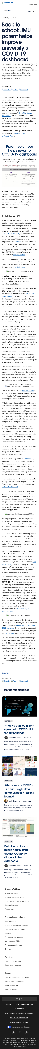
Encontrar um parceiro (13, 961)
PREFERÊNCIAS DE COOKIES (19, 1022)
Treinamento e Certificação (15, 981)
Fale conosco (9, 909)
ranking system (19, 255)
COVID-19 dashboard (10, 233)
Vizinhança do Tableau (13, 941)
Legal (6, 1013)
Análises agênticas (11, 893)
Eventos (8, 949)
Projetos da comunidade (14, 937)
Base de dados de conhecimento (17, 977)
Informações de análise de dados (17, 901)
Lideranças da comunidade (15, 929)
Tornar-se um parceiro (13, 965)
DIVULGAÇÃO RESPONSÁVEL (19, 1018)
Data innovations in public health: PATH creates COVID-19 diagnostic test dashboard (16, 854)
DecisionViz (28, 458)
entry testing (9, 633)
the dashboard (19, 267)
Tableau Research (11, 905)
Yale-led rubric (28, 390)
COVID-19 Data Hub (10, 487)
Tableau (18, 241)
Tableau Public (10, 921)
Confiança (10, 1004)
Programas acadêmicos (13, 945)
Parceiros (8, 957)
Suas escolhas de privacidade (21, 1027)
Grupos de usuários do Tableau (16, 925)
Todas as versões (11, 989)
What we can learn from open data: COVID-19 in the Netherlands (19, 729)
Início (5, 11)
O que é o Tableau (12, 889)
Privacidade (29, 1013)
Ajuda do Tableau (11, 985)
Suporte (8, 973)
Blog (9, 11)
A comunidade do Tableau (16, 917)
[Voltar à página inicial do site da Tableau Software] (9, 2)
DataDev (8, 933)
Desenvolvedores (27, 1004)
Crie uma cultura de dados (14, 897)
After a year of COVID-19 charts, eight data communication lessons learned (19, 791)
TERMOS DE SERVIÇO (17, 1013)
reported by (22, 608)
